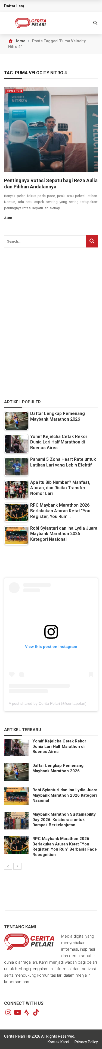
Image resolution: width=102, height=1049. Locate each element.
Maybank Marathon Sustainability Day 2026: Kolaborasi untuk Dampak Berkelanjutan (64, 819)
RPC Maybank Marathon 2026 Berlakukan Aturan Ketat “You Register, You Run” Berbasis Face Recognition (64, 846)
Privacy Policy (86, 1042)
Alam (8, 218)
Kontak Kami (58, 1042)
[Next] (17, 866)
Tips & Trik (14, 91)
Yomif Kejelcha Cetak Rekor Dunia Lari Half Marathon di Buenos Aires (59, 746)
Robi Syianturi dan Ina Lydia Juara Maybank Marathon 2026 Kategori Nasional (64, 795)
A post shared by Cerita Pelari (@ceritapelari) (47, 703)
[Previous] (8, 866)
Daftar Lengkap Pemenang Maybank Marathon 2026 (58, 768)
